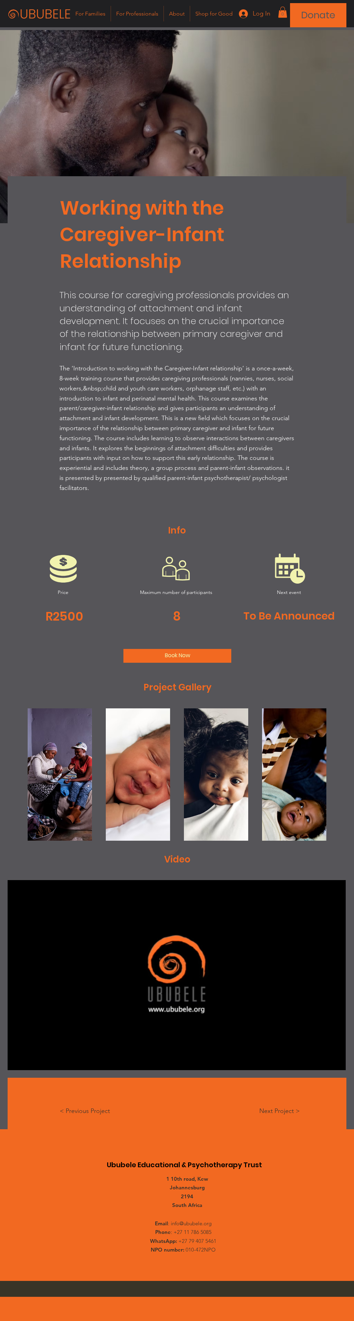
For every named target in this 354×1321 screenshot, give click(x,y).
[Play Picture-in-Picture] (324, 1060)
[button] (282, 12)
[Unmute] (28, 1060)
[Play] (16, 1060)
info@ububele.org (191, 1223)
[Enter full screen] (336, 1060)
